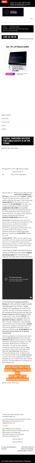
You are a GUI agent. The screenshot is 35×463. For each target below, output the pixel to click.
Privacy (3, 125)
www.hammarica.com (17, 421)
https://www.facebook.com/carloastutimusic (15, 430)
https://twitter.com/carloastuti (11, 432)
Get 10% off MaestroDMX (17, 46)
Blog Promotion (6, 115)
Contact (3, 129)
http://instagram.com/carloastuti (11, 428)
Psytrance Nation (23, 169)
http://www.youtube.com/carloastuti (13, 434)
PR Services (4, 118)
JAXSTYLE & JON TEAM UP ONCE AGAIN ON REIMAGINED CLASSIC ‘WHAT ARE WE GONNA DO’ (20, 3)
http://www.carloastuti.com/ (10, 436)
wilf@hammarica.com (8, 423)
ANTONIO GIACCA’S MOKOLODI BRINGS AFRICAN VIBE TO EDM (26, 449)
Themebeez (27, 461)
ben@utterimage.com (8, 416)
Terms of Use (5, 122)
